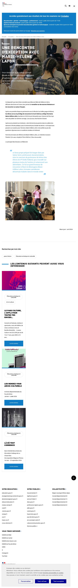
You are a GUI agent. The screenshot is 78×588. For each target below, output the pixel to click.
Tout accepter (58, 581)
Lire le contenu (14, 343)
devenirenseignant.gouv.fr (9, 499)
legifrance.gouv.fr (32, 496)
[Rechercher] (65, 6)
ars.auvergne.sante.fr (33, 520)
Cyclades (65, 16)
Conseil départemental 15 (59, 499)
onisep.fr (4, 514)
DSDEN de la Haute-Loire (9, 541)
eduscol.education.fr (8, 502)
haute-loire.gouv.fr (32, 514)
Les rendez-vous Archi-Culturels (13, 385)
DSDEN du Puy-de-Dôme (9, 544)
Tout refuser (42, 581)
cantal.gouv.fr (31, 511)
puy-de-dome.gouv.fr (33, 517)
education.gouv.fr (7, 493)
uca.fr (4, 517)
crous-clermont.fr (7, 523)
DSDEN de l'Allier (6, 535)
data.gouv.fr (30, 502)
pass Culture (7, 256)
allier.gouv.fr (30, 508)
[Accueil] (7, 4)
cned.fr (4, 508)
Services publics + (32, 526)
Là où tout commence (9, 444)
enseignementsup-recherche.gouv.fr (12, 496)
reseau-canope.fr (7, 505)
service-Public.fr (32, 499)
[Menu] (74, 6)
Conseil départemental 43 (59, 502)
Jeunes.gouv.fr (6, 511)
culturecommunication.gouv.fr (36, 523)
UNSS (3, 547)
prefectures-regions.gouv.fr (35, 505)
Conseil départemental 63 (59, 505)
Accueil (4, 37)
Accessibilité (69, 6)
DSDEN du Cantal (7, 538)
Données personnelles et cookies (53, 573)
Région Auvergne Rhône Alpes (61, 493)
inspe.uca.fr (5, 520)
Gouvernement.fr (32, 493)
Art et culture (10, 302)
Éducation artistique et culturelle (25, 256)
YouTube (4, 556)
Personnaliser (26, 581)
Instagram (5, 553)
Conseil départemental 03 (59, 496)
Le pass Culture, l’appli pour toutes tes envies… (12, 314)
